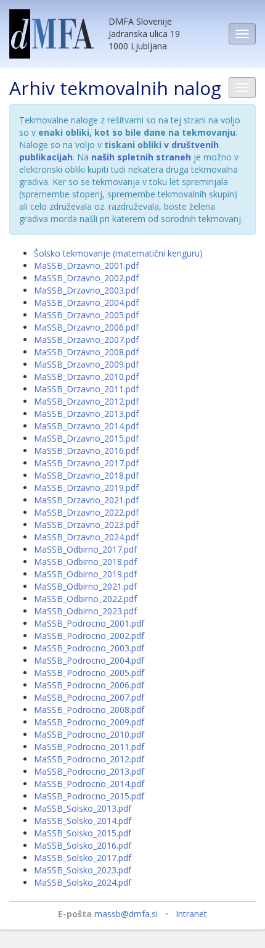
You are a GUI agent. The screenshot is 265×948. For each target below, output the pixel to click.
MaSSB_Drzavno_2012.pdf (86, 401)
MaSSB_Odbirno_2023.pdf (85, 611)
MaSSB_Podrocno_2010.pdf (89, 734)
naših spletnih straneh (141, 157)
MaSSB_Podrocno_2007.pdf (89, 697)
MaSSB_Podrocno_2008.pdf (89, 709)
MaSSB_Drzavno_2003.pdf (86, 290)
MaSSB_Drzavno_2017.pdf (86, 463)
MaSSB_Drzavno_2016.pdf (86, 450)
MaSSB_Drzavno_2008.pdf (86, 352)
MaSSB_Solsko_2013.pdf (82, 808)
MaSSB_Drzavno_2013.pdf (86, 413)
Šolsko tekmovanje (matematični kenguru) (118, 253)
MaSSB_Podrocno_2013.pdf (89, 771)
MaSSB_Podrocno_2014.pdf (89, 783)
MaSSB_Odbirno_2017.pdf (85, 549)
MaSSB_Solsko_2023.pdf (82, 870)
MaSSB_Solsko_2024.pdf (82, 882)
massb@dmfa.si (126, 914)
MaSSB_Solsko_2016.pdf (82, 845)
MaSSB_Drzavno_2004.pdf (86, 302)
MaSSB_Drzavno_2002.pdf (86, 278)
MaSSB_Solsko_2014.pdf (82, 820)
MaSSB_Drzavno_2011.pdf (86, 389)
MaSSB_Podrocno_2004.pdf (89, 660)
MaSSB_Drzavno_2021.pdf (86, 500)
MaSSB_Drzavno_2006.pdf (86, 327)
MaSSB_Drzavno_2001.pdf (86, 265)
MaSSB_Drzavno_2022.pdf (86, 512)
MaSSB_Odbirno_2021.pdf (85, 586)
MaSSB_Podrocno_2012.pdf (89, 759)
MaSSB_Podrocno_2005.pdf (89, 672)
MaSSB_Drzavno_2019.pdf (86, 487)
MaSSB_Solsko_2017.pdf (82, 858)
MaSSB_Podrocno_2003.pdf (89, 648)
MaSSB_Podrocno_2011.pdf (89, 746)
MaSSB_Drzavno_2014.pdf (86, 426)
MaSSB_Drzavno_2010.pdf (86, 376)
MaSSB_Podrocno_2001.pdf (89, 623)
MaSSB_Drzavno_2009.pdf (86, 364)
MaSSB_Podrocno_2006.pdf (89, 685)
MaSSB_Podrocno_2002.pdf (89, 635)
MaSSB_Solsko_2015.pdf (82, 833)
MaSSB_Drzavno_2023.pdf (86, 524)
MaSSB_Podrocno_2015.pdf (89, 796)
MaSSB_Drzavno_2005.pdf (86, 315)
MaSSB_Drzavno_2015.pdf (86, 438)
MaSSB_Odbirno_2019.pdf (85, 574)
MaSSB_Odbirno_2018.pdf (85, 561)
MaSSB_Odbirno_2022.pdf (85, 598)
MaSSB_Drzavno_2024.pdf (86, 537)
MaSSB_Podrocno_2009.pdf (89, 722)
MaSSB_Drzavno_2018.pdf (86, 475)
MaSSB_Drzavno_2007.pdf (86, 339)
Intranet (191, 914)
